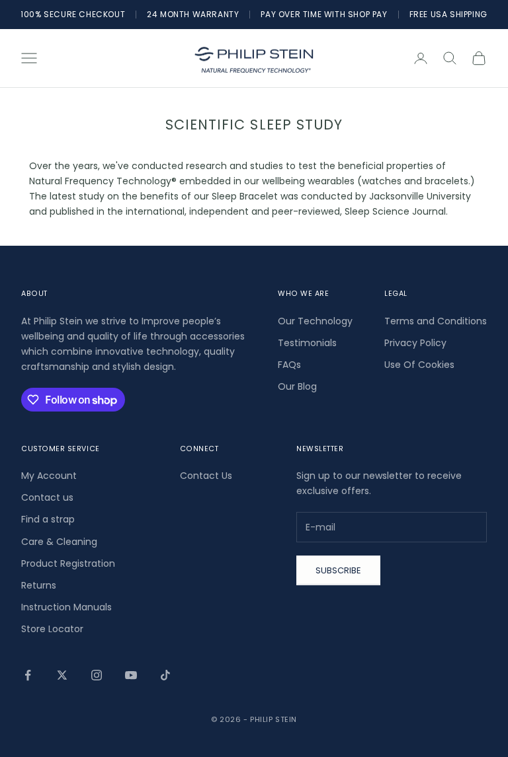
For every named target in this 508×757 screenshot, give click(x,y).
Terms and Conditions (435, 321)
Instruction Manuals (66, 607)
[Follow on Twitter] (62, 675)
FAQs (289, 364)
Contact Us (206, 475)
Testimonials (307, 342)
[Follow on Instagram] (96, 675)
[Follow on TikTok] (165, 675)
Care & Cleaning (59, 541)
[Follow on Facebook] (27, 675)
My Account (49, 475)
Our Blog (297, 386)
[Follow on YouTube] (131, 675)
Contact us (47, 497)
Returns (38, 585)
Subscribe (338, 570)
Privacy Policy (415, 342)
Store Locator (52, 628)
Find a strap (48, 519)
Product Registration (68, 563)
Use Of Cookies (419, 364)
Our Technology (315, 321)
